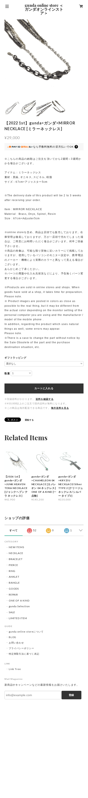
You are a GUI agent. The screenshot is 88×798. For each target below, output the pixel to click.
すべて (13, 530)
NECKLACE (16, 553)
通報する (29, 420)
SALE (12, 612)
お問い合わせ (16, 642)
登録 (71, 695)
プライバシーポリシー (21, 648)
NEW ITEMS (16, 547)
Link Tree (15, 669)
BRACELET (16, 559)
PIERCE (13, 565)
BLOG (12, 637)
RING (12, 571)
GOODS (14, 588)
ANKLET (14, 576)
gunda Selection (19, 606)
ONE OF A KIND (19, 600)
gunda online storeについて (26, 631)
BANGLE (14, 582)
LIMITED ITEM (18, 618)
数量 (7, 373)
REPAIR (13, 594)
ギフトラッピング (15, 357)
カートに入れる (43, 388)
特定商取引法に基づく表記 (24, 653)
